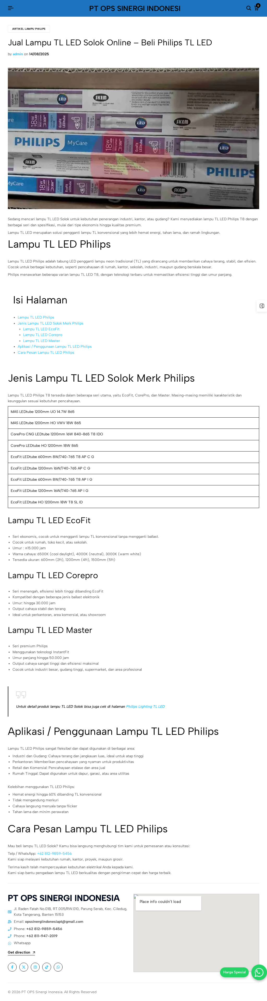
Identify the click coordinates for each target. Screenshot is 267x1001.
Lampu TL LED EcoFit (41, 329)
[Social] (12, 967)
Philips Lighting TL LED (145, 706)
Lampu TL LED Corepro (42, 335)
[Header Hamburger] (11, 8)
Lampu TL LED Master (41, 341)
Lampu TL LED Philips (36, 317)
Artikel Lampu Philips (29, 28)
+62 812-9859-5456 (54, 853)
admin (18, 54)
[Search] (249, 8)
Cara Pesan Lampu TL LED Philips (46, 352)
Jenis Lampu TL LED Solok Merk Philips (50, 323)
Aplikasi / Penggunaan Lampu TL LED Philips (55, 346)
